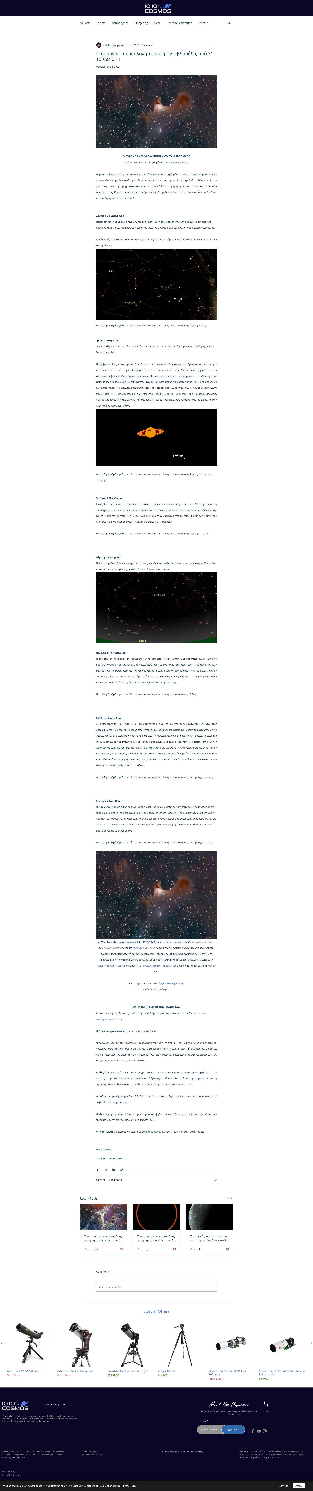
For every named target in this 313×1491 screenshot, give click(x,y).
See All (229, 1198)
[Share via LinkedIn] (113, 1169)
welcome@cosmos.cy (91, 1454)
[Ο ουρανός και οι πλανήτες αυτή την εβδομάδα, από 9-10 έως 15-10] (209, 1217)
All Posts (85, 23)
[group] (156, 1352)
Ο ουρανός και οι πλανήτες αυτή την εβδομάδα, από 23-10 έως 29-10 (103, 1238)
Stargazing (141, 23)
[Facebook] (252, 1431)
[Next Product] (311, 1343)
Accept (298, 1485)
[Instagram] (264, 1431)
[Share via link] (121, 1169)
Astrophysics (120, 23)
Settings (284, 1485)
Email (204, 1421)
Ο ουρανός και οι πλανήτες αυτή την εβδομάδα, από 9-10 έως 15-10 (209, 1238)
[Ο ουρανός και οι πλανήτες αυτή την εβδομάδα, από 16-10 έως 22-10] (156, 1217)
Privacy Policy (129, 1485)
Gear (157, 23)
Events (101, 23)
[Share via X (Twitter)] (105, 1169)
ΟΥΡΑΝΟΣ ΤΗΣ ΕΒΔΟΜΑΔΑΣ (112, 1158)
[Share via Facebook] (97, 1169)
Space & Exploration (179, 23)
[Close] (309, 1485)
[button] (229, 22)
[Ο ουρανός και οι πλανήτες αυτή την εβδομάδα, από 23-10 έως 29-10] (103, 1217)
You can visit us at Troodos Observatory (181, 1451)
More (202, 23)
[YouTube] (258, 1431)
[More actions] (215, 45)
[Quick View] (30, 1343)
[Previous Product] (2, 1343)
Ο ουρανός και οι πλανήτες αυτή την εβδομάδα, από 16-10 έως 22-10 (156, 1238)
